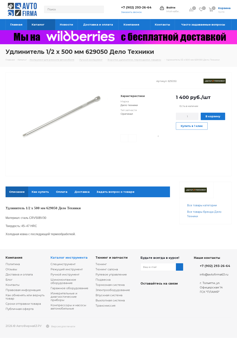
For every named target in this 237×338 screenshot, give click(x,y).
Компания (14, 257)
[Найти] (99, 9)
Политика (13, 264)
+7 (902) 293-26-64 (136, 7)
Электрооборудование (113, 290)
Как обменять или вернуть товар (25, 296)
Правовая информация (23, 290)
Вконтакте (144, 292)
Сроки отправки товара (23, 303)
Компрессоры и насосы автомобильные (68, 306)
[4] (133, 80)
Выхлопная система (110, 300)
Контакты (12, 285)
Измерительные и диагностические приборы (64, 297)
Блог (9, 279)
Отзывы (11, 269)
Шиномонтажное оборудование (63, 281)
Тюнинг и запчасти (112, 257)
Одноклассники (162, 292)
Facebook (153, 292)
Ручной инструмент (65, 274)
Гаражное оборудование (69, 288)
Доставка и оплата (19, 274)
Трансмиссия (105, 305)
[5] (136, 80)
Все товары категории (202, 205)
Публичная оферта (20, 309)
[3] (129, 80)
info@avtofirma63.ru (214, 274)
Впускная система (109, 295)
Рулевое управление (111, 274)
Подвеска (103, 279)
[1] (122, 80)
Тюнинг (101, 264)
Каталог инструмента (69, 257)
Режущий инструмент (67, 269)
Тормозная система (110, 285)
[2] (126, 80)
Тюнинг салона (107, 269)
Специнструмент (63, 264)
